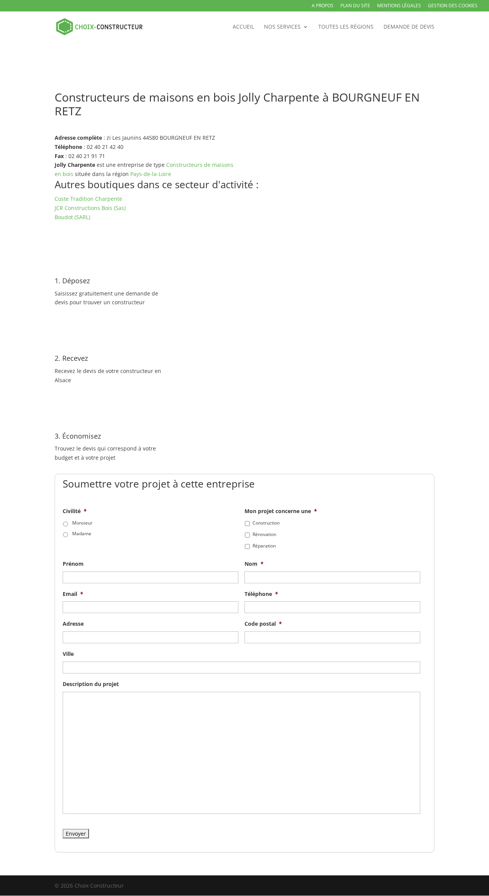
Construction (266, 523)
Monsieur (82, 523)
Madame (81, 533)
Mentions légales (399, 6)
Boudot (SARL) (72, 217)
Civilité (75, 511)
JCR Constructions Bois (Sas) (90, 207)
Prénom (73, 563)
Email (73, 594)
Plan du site (355, 6)
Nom (254, 563)
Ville (68, 654)
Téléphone (261, 594)
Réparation (264, 545)
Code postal (263, 623)
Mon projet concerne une (280, 511)
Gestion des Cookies (453, 6)
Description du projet (91, 684)
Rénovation (264, 534)
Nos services (282, 27)
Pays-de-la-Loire (150, 174)
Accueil (243, 27)
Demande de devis (409, 27)
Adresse (73, 623)
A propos (323, 6)
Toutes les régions (346, 27)
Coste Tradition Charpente (88, 198)
